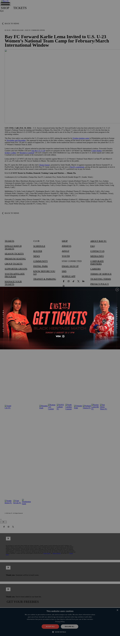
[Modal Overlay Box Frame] (60, 318)
